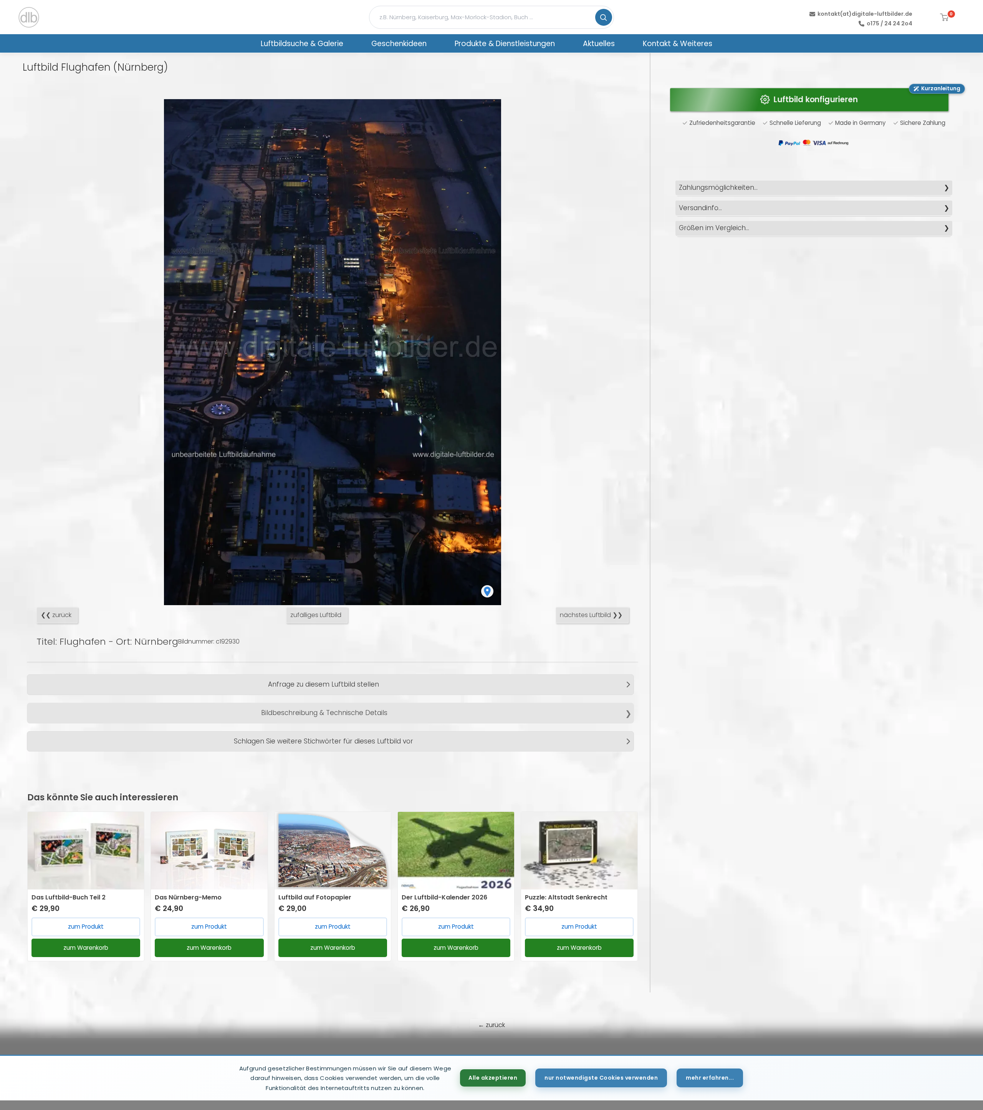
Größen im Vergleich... (714, 227)
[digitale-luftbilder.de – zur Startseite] (29, 17)
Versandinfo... (700, 207)
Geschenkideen (399, 43)
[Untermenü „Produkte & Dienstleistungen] (565, 43)
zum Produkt (86, 927)
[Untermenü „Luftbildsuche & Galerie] (353, 43)
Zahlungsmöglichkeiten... (718, 187)
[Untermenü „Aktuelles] (624, 43)
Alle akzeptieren (492, 1078)
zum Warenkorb (85, 948)
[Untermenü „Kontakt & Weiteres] (722, 43)
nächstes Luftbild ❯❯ (591, 615)
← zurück (491, 1024)
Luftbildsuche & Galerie (302, 43)
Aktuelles (599, 43)
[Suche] (603, 17)
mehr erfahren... (710, 1078)
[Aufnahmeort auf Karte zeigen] (487, 591)
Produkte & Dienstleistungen (505, 43)
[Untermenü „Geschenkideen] (436, 43)
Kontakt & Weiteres (677, 43)
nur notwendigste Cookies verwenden (601, 1078)
